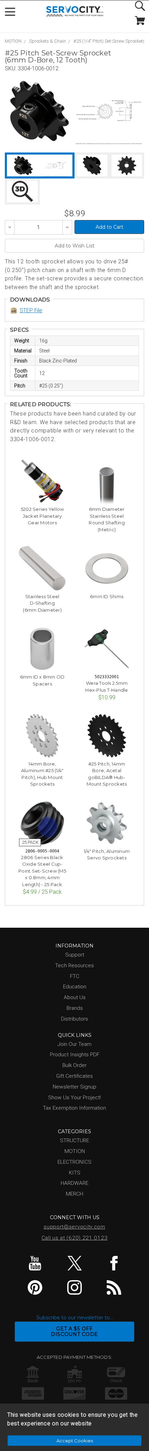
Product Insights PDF (74, 1054)
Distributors (74, 1019)
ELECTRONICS (74, 1162)
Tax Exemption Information (74, 1108)
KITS (74, 1173)
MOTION (13, 41)
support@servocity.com (74, 1227)
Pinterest (35, 1287)
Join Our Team (74, 1044)
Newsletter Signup (74, 1087)
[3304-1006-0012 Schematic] (108, 111)
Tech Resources (74, 965)
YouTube (35, 1263)
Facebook (113, 1263)
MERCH (74, 1194)
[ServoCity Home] (74, 11)
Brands (75, 1008)
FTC (74, 976)
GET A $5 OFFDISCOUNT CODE (74, 1332)
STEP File (31, 310)
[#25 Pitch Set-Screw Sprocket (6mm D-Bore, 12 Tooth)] (39, 111)
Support (74, 955)
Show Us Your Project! (74, 1097)
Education (74, 987)
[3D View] (22, 191)
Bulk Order (74, 1065)
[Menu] (13, 13)
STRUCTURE (74, 1140)
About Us (75, 997)
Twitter (74, 1263)
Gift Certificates (74, 1076)
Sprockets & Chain (47, 41)
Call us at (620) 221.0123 (75, 1238)
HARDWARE (74, 1183)
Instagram (74, 1287)
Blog (113, 1287)
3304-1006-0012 (38, 68)
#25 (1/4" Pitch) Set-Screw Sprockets (109, 41)
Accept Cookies (74, 1440)
